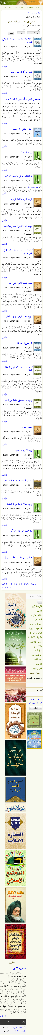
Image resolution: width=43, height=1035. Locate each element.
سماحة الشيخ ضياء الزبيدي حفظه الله (18, 1029)
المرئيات (39, 664)
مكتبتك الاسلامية (35, 637)
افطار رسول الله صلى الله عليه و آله (18, 558)
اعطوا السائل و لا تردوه (22, 129)
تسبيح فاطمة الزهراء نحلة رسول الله (18, 226)
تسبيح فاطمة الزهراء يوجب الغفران (18, 316)
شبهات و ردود (7, 7)
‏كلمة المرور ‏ (39, 690)
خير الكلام (30, 13)
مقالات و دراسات (18, 7)
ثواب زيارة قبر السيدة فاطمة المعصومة (16, 481)
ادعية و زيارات (30, 7)
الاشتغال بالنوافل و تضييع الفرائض (18, 176)
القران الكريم (37, 606)
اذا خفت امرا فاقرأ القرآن (21, 531)
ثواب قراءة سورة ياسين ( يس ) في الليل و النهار (17, 251)
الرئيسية (38, 13)
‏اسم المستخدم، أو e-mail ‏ (35, 679)
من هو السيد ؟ (26, 152)
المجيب (37, 7)
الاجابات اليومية (35, 628)
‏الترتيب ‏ (22, 29)
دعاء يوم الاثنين (19, 968)
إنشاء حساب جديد (37, 699)
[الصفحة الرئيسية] (21, 4)
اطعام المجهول (27, 427)
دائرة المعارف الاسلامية (36, 617)
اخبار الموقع (37, 668)
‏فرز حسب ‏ (36, 29)
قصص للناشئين (36, 642)
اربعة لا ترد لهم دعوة (23, 451)
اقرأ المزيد (4, 66)
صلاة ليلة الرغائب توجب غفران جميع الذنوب (17, 40)
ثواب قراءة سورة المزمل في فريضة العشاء (18, 368)
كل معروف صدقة (24, 343)
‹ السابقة (26, 584)
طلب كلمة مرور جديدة (35, 702)
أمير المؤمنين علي (32, 187)
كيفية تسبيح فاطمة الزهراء (21, 199)
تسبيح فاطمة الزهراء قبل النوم (20, 283)
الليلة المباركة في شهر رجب (21, 72)
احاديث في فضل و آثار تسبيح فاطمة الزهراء (24, 99)
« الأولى (33, 584)
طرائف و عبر (37, 655)
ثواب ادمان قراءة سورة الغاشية (19, 504)
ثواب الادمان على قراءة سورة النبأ (18, 400)
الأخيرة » (5, 587)
